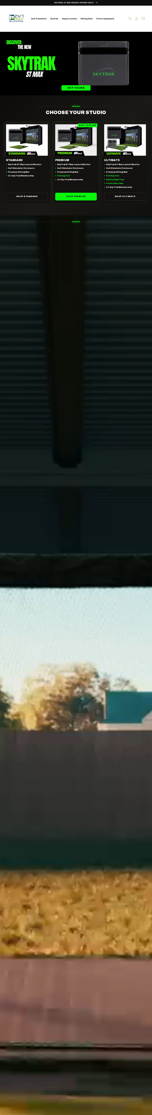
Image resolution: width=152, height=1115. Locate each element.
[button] (130, 18)
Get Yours (76, 88)
